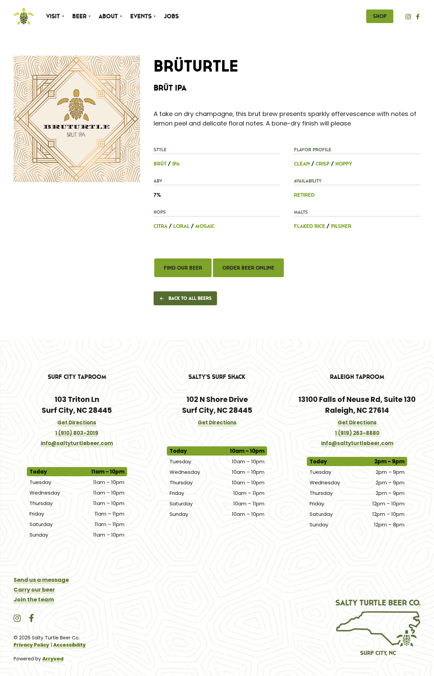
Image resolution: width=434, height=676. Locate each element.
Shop (380, 16)
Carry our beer (34, 590)
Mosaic (205, 226)
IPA (176, 163)
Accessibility (69, 644)
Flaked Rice (309, 226)
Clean (302, 163)
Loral (181, 226)
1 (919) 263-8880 (357, 433)
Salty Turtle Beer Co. (24, 16)
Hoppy (343, 163)
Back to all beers (190, 298)
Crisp (323, 163)
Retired (304, 194)
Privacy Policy (31, 644)
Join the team (34, 599)
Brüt (160, 163)
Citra (160, 226)
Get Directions (76, 422)
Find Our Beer (183, 267)
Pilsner (341, 226)
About (108, 16)
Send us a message (41, 580)
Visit (53, 16)
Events (141, 16)
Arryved (52, 658)
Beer (79, 16)
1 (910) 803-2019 (76, 433)
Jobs (171, 16)
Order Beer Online (248, 267)
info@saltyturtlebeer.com (77, 443)
